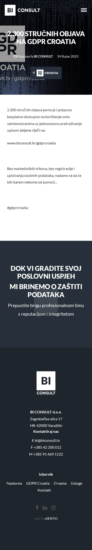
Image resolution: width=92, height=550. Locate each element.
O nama (60, 483)
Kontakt (44, 490)
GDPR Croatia (38, 483)
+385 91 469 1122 (48, 454)
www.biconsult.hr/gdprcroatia (31, 143)
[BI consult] (22, 10)
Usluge (76, 483)
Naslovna (14, 483)
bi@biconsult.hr (47, 440)
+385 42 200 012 (47, 447)
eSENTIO (51, 518)
